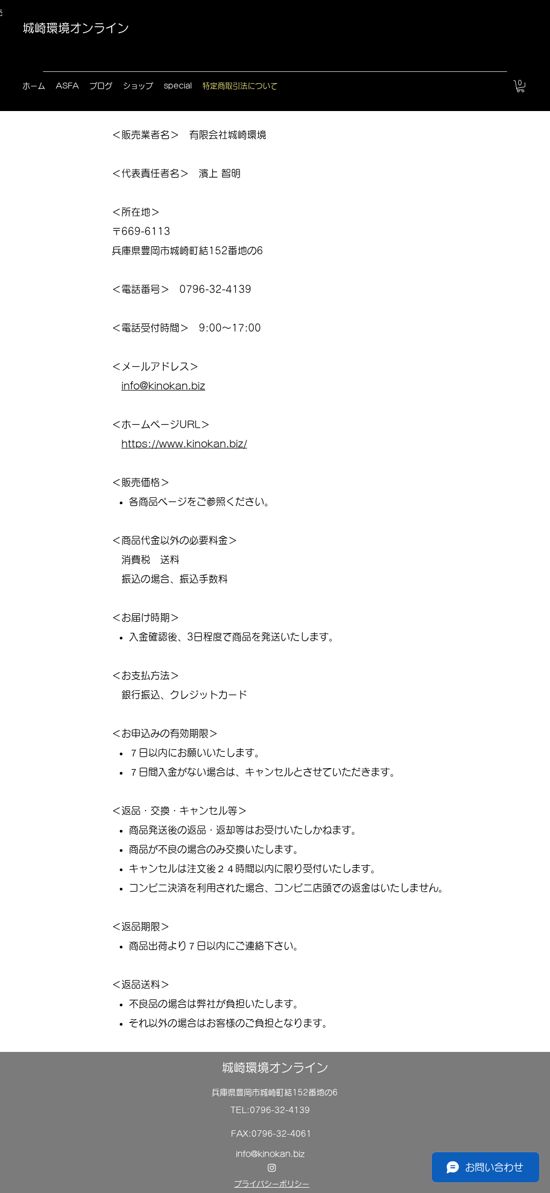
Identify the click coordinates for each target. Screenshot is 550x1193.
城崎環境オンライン (76, 28)
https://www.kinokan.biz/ (184, 443)
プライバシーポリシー (271, 1184)
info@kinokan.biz (163, 386)
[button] (520, 86)
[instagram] (271, 1167)
